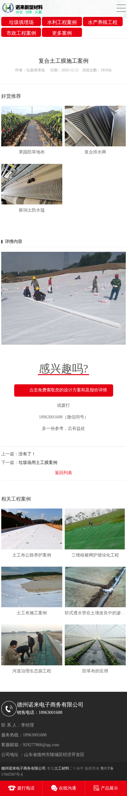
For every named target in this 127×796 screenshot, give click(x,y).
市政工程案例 (21, 33)
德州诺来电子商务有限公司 (23, 768)
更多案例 (62, 33)
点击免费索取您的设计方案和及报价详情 (68, 390)
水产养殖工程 (102, 22)
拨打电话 (26, 788)
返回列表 (63, 472)
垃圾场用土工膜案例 (37, 462)
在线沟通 (67, 788)
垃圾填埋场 (21, 22)
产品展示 (109, 788)
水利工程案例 (62, 22)
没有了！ (27, 454)
